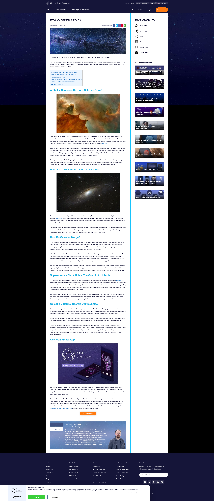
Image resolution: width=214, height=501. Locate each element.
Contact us (49, 472)
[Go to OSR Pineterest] (162, 482)
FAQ (47, 476)
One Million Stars (98, 476)
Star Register (96, 466)
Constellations (120, 479)
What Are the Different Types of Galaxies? (63, 74)
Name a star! (161, 10)
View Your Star (61, 10)
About (132, 3)
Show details (131, 493)
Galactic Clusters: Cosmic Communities (63, 81)
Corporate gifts (73, 479)
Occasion (144, 3)
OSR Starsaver (97, 479)
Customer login (120, 466)
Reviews (48, 482)
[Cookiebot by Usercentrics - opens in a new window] (17, 497)
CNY (152, 3)
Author (56, 424)
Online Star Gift (73, 466)
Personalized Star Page (100, 472)
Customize (55, 497)
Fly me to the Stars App (99, 482)
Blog (137, 3)
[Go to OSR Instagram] (145, 482)
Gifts (47, 10)
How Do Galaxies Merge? (58, 77)
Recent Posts (56, 429)
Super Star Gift (73, 472)
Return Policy (120, 476)
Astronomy (53, 25)
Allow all (36, 497)
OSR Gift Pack (73, 469)
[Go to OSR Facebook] (154, 482)
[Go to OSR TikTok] (149, 482)
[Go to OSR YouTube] (158, 482)
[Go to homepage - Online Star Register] (58, 3)
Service (127, 3)
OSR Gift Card (73, 476)
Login (149, 10)
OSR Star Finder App (57, 84)
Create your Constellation (81, 10)
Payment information (122, 469)
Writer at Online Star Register (74, 427)
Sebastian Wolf (73, 424)
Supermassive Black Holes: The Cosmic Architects (66, 79)
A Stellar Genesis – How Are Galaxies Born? (64, 72)
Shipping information (122, 472)
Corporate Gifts (137, 10)
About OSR (49, 469)
